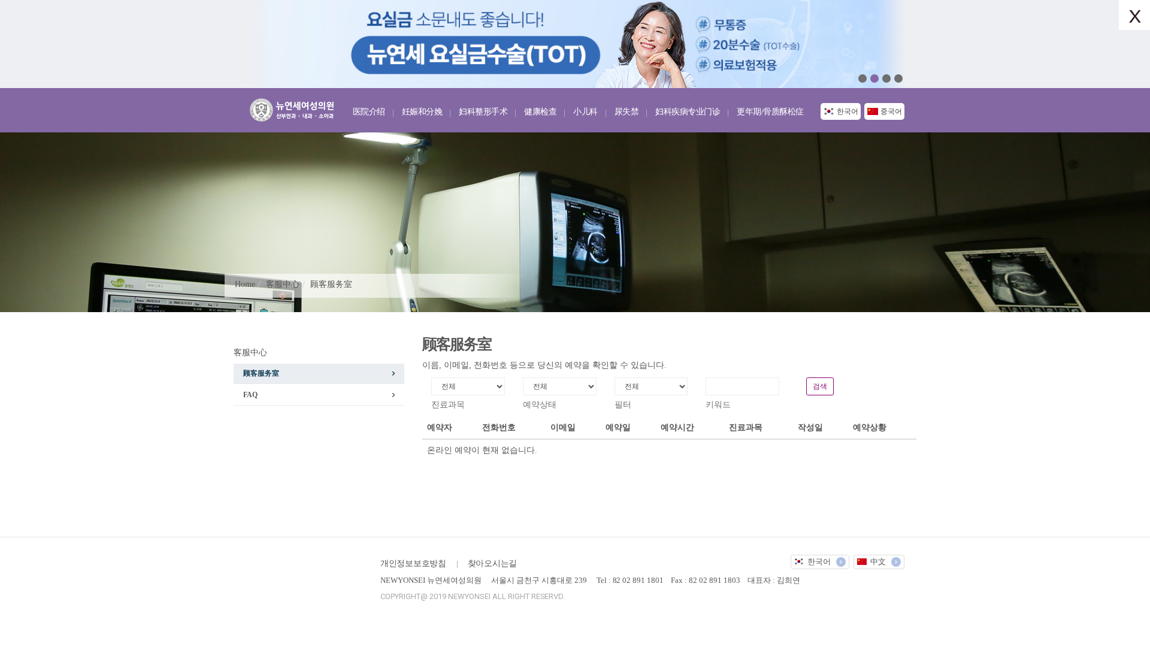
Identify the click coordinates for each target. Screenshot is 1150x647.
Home (245, 284)
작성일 (810, 427)
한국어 (847, 111)
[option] (575, 44)
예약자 (439, 427)
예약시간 (677, 427)
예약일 (618, 427)
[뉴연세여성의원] (295, 107)
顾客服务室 (331, 284)
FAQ (250, 395)
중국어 (891, 111)
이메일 (563, 427)
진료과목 (745, 427)
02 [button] (874, 78)
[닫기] (1134, 15)
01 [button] (862, 78)
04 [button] (898, 78)
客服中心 (282, 284)
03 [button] (886, 78)
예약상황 (869, 427)
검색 (820, 386)
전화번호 (499, 427)
